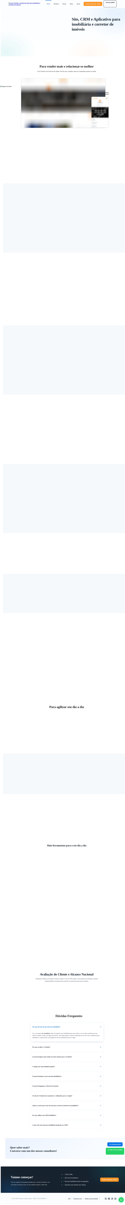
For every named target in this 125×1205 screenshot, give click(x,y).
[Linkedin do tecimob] (115, 1198)
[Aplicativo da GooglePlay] (65, 290)
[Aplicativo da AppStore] (50, 290)
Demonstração (99, 47)
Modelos (56, 4)
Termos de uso (77, 1198)
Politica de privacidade (91, 1198)
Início (48, 4)
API (69, 1198)
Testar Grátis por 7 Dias (92, 4)
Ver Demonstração (115, 1144)
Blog (71, 4)
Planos (64, 4)
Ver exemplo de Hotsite (51, 172)
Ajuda (78, 4)
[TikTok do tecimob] (112, 1198)
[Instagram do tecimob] (106, 1198)
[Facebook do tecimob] (109, 1198)
